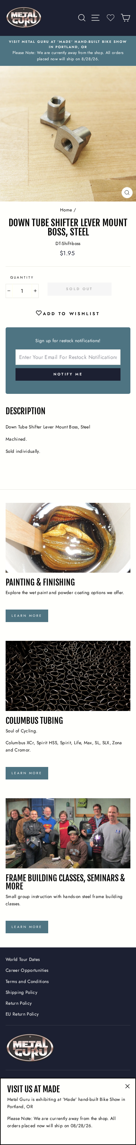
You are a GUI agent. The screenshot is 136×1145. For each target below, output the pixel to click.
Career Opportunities (27, 970)
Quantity (22, 277)
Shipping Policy (21, 992)
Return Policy (19, 1003)
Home (66, 209)
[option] (68, 51)
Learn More (27, 615)
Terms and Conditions (27, 981)
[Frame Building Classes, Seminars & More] (68, 833)
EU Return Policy (22, 1014)
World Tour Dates (23, 959)
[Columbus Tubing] (68, 676)
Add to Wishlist (71, 314)
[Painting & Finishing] (68, 538)
